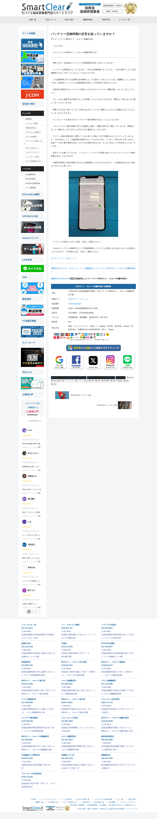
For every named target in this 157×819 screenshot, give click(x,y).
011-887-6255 (67, 721)
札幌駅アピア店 (67, 755)
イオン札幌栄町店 (28, 699)
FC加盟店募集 (92, 805)
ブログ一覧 (121, 377)
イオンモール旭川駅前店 (31, 774)
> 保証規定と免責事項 (76, 805)
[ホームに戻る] (78, 8)
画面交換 (74, 278)
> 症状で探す (131, 799)
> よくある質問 (65, 799)
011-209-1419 (67, 758)
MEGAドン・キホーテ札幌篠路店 (35, 736)
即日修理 (106, 381)
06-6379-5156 (27, 758)
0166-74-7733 (107, 702)
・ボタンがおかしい (31, 148)
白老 (54, 384)
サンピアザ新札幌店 (29, 718)
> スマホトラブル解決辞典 (102, 799)
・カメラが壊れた (31, 137)
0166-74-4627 (67, 702)
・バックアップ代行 (31, 157)
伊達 (92, 381)
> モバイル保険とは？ (69, 802)
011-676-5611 (107, 628)
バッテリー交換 (113, 109)
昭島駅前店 (105, 755)
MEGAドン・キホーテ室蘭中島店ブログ (102, 377)
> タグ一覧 (118, 799)
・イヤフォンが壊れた (32, 132)
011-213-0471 (27, 628)
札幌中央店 (26, 643)
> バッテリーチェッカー (47, 799)
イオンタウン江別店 (69, 718)
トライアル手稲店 (108, 625)
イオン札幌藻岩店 (68, 681)
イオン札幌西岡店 (68, 736)
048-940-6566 (107, 740)
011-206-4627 (67, 684)
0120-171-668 (27, 684)
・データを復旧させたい (33, 161)
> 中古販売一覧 (52, 802)
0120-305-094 (27, 721)
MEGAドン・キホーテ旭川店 (73, 699)
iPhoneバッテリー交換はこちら (64, 258)
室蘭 (120, 381)
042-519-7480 (107, 758)
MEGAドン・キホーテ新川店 (33, 681)
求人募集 (103, 805)
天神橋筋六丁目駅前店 (30, 755)
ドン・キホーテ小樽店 (70, 625)
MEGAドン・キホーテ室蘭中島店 (115, 718)
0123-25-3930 (67, 647)
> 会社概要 (110, 802)
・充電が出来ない (31, 128)
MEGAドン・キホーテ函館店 (113, 662)
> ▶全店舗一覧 (98, 802)
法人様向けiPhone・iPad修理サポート (122, 805)
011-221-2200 (27, 647)
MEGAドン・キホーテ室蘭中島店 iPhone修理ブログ (69, 377)
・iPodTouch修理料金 (32, 183)
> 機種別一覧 (38, 802)
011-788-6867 (27, 740)
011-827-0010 (67, 740)
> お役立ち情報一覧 (81, 799)
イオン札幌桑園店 (108, 681)
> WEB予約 (84, 802)
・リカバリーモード (31, 152)
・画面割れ (28, 119)
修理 (98, 381)
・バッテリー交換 (31, 123)
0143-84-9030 (74, 304)
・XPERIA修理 (29, 179)
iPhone (67, 63)
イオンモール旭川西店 (110, 699)
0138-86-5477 (107, 665)
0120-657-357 (67, 628)
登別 (127, 381)
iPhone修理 (57, 381)
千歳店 (64, 643)
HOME (33, 799)
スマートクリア (69, 381)
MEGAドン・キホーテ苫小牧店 (74, 662)
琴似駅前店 (26, 662)
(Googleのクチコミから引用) (30, 447)
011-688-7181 (27, 665)
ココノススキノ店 (28, 625)
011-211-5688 (107, 684)
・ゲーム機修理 (30, 188)
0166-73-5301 (27, 777)
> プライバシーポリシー (127, 802)
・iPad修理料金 (30, 174)
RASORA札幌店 (108, 643)
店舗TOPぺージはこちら (78, 299)
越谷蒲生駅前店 (107, 736)
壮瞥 (114, 381)
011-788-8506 (27, 702)
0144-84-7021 (67, 665)
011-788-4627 (107, 647)
